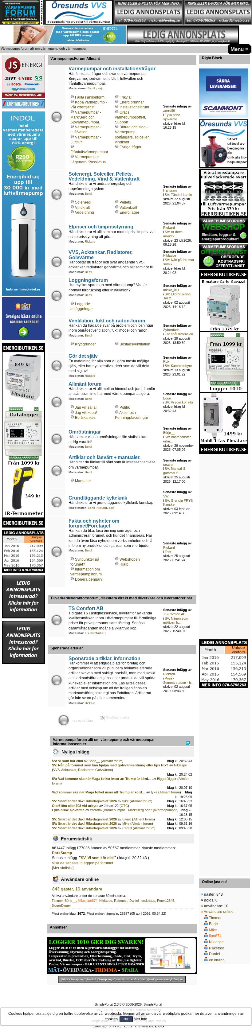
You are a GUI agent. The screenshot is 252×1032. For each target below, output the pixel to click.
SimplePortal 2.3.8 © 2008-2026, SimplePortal (128, 1004)
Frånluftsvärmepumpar (89, 152)
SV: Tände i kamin (178, 195)
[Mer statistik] (62, 868)
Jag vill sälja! (85, 407)
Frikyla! (126, 97)
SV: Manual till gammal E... (174, 471)
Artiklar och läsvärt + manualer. (104, 457)
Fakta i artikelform (89, 97)
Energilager (129, 212)
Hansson (170, 190)
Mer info (140, 1019)
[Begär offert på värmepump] (122, 979)
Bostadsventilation (135, 344)
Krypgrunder (85, 344)
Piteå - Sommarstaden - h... (178, 680)
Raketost (121, 900)
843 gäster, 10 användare (77, 889)
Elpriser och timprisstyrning (101, 226)
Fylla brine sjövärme (171, 117)
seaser (168, 464)
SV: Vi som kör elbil (179, 402)
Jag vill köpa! (86, 413)
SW (165, 496)
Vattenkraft (128, 207)
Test (168, 552)
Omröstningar (85, 431)
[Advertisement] (23, 757)
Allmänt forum (85, 384)
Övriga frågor (130, 147)
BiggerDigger (166, 779)
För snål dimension (179, 334)
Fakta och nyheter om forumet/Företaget (94, 523)
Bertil (91, 88)
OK (126, 1019)
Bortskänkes (85, 417)
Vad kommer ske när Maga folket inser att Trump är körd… (98, 792)
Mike (125, 823)
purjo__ (101, 88)
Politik (125, 407)
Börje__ (169, 398)
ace (111, 507)
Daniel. (134, 900)
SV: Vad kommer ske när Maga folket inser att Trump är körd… (102, 779)
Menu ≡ (239, 49)
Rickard (90, 241)
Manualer (83, 481)
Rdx (166, 361)
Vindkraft (82, 207)
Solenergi (83, 202)
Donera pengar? (89, 579)
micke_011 (171, 290)
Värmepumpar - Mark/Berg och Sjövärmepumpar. (85, 117)
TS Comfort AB (86, 608)
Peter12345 (165, 900)
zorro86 (169, 110)
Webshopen (130, 559)
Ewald (126, 819)
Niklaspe (169, 255)
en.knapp (148, 900)
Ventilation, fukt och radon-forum (107, 320)
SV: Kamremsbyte (178, 366)
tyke (154, 792)
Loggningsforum (88, 280)
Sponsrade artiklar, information (104, 658)
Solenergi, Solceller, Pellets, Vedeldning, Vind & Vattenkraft (104, 176)
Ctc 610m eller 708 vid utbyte (75, 806)
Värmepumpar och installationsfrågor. (112, 68)
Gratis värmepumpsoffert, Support (130, 117)
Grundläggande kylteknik (98, 497)
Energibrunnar (132, 102)
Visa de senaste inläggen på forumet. (83, 863)
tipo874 (92, 900)
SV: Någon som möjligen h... (175, 621)
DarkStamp (62, 853)
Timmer (57, 900)
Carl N (127, 828)
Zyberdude (171, 330)
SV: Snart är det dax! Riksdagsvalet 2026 (84, 801)
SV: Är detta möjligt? (173, 234)
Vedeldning (84, 212)
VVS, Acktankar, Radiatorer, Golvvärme (100, 254)
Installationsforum (134, 107)
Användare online (219, 911)
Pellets (125, 202)
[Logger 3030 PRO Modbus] (122, 955)
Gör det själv (83, 356)
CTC (124, 806)
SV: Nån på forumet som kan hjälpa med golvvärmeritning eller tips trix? (110, 765)
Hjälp (124, 564)
